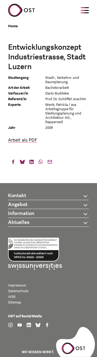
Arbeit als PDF (22, 140)
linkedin (31, 163)
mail (49, 163)
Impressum (17, 285)
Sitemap (14, 302)
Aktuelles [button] (18, 222)
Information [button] (21, 213)
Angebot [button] (17, 204)
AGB (11, 296)
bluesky (22, 163)
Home (13, 26)
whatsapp (40, 163)
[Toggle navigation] (85, 10)
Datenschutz (18, 291)
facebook (13, 163)
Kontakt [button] (17, 195)
